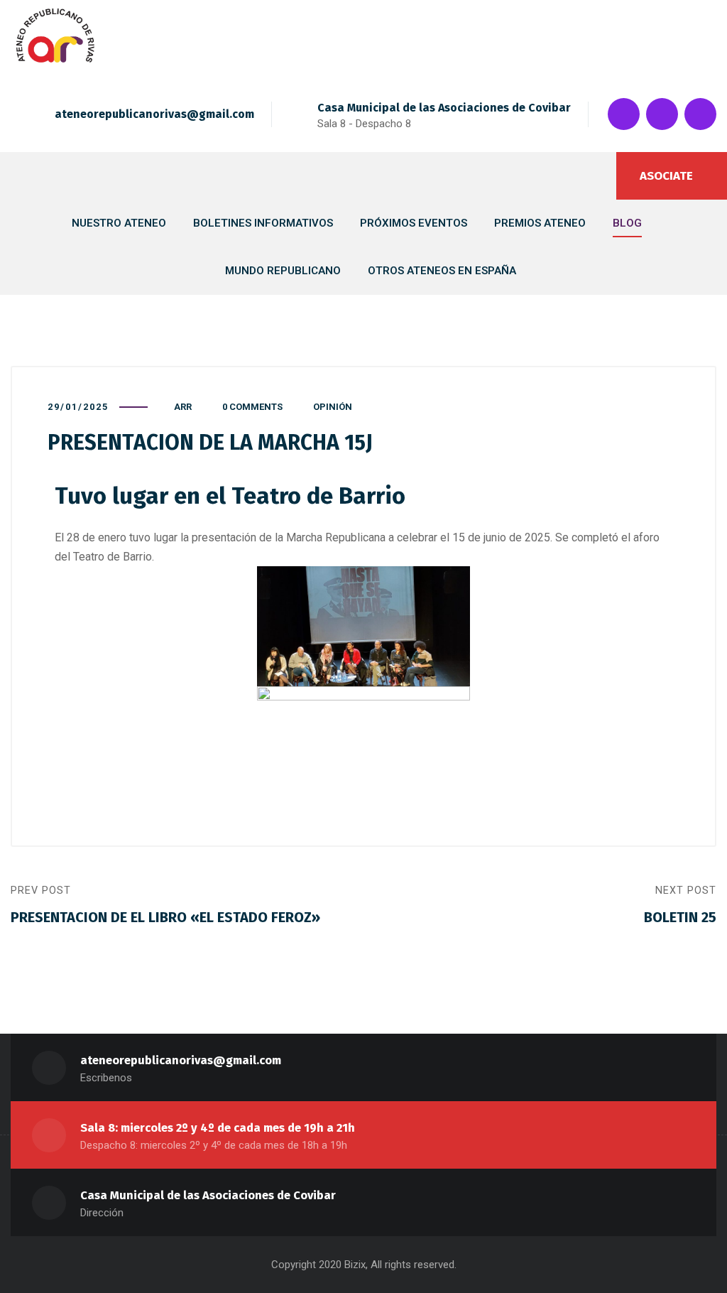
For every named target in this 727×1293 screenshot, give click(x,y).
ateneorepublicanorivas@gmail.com (154, 114)
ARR (183, 406)
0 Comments (252, 406)
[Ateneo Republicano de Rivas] (55, 38)
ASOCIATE (666, 175)
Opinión (332, 406)
